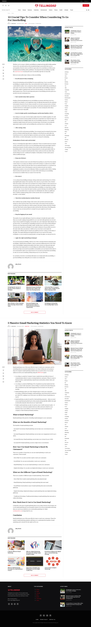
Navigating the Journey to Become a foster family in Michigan (14, 288)
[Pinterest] (3, 76)
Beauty (24, 9)
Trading (66, 149)
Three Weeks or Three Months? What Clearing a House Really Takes (16, 305)
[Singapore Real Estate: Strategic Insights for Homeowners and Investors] (67, 39)
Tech (66, 143)
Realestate (67, 135)
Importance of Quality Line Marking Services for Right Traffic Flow (33, 569)
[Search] (86, 10)
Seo (65, 137)
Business (30, 9)
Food (66, 103)
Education (67, 95)
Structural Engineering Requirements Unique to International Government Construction (33, 305)
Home (81, 1)
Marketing (67, 129)
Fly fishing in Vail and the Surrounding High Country (51, 304)
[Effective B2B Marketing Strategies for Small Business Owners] (16, 561)
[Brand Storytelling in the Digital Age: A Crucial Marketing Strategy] (53, 545)
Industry (66, 115)
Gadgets (66, 105)
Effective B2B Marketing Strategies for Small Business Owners (15, 569)
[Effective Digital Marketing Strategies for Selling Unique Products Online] (34, 545)
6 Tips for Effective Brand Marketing (14, 552)
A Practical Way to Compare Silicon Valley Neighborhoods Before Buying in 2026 (52, 288)
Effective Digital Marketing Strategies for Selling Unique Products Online (33, 553)
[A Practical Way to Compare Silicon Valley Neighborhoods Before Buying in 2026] (53, 281)
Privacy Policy (44, 619)
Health (60, 9)
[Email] (3, 79)
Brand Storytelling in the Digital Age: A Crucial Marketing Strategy (53, 553)
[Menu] (88, 10)
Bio (65, 79)
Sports (66, 141)
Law (65, 121)
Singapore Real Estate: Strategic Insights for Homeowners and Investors (22, 1)
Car (65, 85)
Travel (71, 9)
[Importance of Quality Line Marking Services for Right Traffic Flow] (34, 561)
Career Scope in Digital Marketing (50, 568)
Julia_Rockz (14, 23)
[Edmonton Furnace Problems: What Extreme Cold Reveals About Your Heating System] (34, 281)
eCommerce (67, 93)
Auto (66, 75)
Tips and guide (68, 147)
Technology (67, 145)
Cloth (66, 91)
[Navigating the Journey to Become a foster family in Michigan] (16, 281)
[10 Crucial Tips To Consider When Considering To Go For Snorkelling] (35, 44)
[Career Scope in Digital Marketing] (53, 561)
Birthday (66, 81)
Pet (65, 133)
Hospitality (67, 113)
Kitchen (66, 119)
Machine (66, 127)
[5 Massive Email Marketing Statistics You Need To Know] (35, 346)
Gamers (66, 107)
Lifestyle (66, 9)
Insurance (67, 117)
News (26, 23)
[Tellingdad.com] (45, 5)
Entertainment (44, 9)
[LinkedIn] (3, 73)
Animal (66, 73)
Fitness (56, 9)
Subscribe (86, 5)
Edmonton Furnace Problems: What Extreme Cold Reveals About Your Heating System (33, 288)
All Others (67, 71)
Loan (66, 125)
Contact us (86, 1)
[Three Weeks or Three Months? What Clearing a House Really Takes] (16, 297)
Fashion (50, 9)
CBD (66, 87)
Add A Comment (34, 312)
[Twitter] (3, 70)
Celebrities (36, 9)
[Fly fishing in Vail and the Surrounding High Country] (53, 297)
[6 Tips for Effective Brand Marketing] (16, 545)
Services (66, 139)
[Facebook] (3, 67)
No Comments (32, 23)
